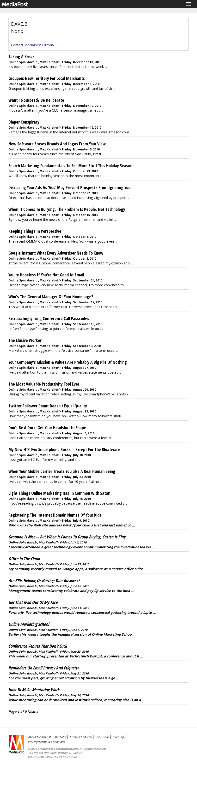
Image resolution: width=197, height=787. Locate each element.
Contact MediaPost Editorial (33, 45)
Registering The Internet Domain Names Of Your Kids (54, 515)
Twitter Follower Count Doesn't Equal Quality (47, 406)
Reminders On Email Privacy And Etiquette (43, 668)
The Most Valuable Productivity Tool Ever (43, 384)
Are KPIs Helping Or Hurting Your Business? (44, 580)
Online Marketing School (28, 624)
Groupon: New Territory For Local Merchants (46, 78)
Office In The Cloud (24, 558)
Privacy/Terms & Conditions (46, 742)
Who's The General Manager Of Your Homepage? (50, 296)
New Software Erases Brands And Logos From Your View (57, 144)
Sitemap (118, 737)
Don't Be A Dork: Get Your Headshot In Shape (47, 427)
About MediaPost (39, 737)
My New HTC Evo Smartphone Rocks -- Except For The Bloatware (64, 449)
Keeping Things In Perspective (34, 231)
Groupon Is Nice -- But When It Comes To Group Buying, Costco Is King (66, 537)
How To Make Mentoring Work (33, 689)
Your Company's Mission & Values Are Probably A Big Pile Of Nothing (67, 362)
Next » (32, 711)
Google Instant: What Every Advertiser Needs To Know (55, 253)
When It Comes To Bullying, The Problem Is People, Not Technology (66, 209)
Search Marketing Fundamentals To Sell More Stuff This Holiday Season (70, 165)
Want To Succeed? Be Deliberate (36, 100)
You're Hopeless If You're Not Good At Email (46, 275)
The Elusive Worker (25, 340)
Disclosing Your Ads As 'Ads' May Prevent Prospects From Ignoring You (69, 187)
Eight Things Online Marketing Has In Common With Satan (59, 493)
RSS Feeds (102, 737)
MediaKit (60, 737)
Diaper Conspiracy (23, 122)
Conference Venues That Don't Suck (37, 646)
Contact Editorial (81, 737)
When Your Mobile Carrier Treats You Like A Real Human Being (61, 471)
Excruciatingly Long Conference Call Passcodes (48, 318)
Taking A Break (21, 56)
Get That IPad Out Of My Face (32, 602)
